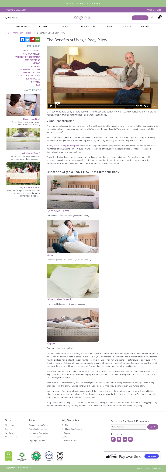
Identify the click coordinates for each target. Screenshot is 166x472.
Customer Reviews (69, 441)
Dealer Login (156, 469)
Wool (50, 255)
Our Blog (65, 425)
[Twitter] (27, 39)
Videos (28, 33)
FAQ (38, 85)
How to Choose (31, 51)
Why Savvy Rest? (31, 54)
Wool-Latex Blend (59, 299)
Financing (34, 82)
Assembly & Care (31, 72)
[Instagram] (119, 439)
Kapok (51, 343)
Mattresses (9, 425)
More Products (11, 437)
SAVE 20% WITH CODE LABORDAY (83, 3)
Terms (146, 469)
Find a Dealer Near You (38, 429)
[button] (140, 17)
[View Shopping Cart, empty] (158, 18)
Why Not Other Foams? (27, 57)
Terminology (33, 79)
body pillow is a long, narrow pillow (64, 146)
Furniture (9, 433)
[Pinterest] (32, 39)
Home (8, 33)
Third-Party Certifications (72, 429)
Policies (35, 66)
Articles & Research (29, 76)
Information (18, 33)
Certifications (32, 60)
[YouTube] (125, 439)
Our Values (66, 437)
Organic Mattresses (29, 187)
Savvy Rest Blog (31, 119)
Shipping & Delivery (29, 69)
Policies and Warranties (38, 433)
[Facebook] (22, 39)
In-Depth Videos (68, 433)
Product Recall (35, 437)
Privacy (140, 469)
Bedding (8, 429)
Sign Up (153, 427)
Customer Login (154, 10)
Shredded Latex (58, 211)
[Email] (37, 39)
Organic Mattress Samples (39, 425)
